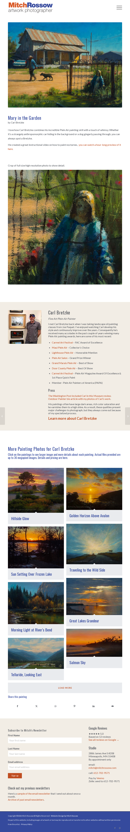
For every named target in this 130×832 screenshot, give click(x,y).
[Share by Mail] (112, 706)
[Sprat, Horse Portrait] (127, 416)
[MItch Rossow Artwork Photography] (30, 7)
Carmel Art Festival (62, 342)
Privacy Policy (26, 824)
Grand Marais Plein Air (64, 362)
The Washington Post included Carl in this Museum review (79, 395)
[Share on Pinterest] (74, 706)
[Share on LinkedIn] (93, 706)
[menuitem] (117, 7)
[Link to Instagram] (119, 828)
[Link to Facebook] (115, 828)
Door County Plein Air (64, 368)
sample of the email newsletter (33, 793)
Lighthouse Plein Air (62, 352)
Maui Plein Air (59, 347)
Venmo (100, 778)
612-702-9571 (102, 772)
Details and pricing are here (52, 458)
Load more (65, 688)
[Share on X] (36, 706)
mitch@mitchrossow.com (102, 767)
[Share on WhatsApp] (55, 706)
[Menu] (117, 7)
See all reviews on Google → (104, 739)
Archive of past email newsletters (26, 799)
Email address (15, 761)
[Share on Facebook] (17, 706)
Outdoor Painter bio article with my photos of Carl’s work (79, 398)
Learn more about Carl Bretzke (72, 418)
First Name (14, 735)
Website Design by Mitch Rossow (64, 816)
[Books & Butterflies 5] (2, 416)
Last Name (14, 748)
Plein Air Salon (59, 357)
